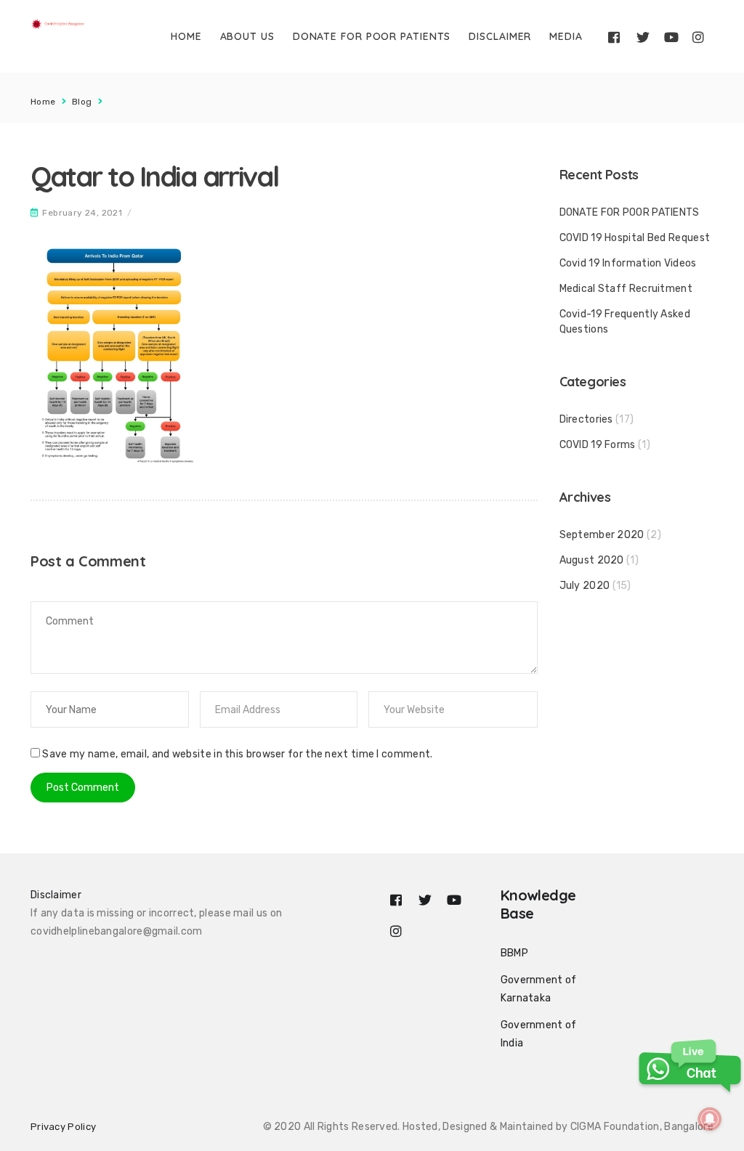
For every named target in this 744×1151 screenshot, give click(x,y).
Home (186, 36)
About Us (247, 36)
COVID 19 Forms (597, 445)
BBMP (514, 953)
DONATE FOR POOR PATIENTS (372, 36)
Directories (586, 419)
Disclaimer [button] (56, 895)
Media (566, 36)
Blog (82, 102)
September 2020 (601, 535)
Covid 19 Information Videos (628, 263)
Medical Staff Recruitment (626, 288)
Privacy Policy (63, 1126)
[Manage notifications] (709, 1119)
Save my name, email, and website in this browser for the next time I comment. (237, 754)
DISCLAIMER (500, 36)
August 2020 (591, 560)
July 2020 (584, 585)
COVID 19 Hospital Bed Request (635, 238)
